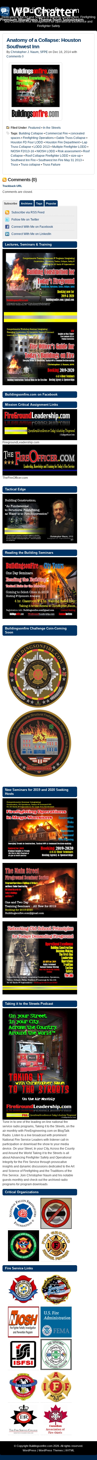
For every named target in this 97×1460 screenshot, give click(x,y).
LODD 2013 (42, 147)
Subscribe (10, 203)
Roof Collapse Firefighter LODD (46, 155)
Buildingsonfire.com (40, 1445)
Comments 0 (15, 56)
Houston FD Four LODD (27, 142)
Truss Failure (51, 164)
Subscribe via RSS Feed (28, 212)
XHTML (69, 1450)
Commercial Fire (57, 133)
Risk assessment (69, 151)
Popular (51, 203)
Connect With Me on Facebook (32, 226)
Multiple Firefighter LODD (69, 147)
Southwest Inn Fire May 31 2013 (60, 160)
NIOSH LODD (46, 151)
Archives (26, 203)
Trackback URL (12, 185)
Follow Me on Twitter (25, 219)
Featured (34, 127)
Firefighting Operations (38, 138)
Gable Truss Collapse (71, 138)
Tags (39, 203)
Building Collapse (31, 133)
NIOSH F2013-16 (22, 151)
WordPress (29, 1450)
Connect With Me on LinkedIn (31, 234)
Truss (14, 164)
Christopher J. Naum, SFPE (29, 52)
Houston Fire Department (63, 142)
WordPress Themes (51, 1450)
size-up (76, 155)
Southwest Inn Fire (23, 160)
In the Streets (52, 127)
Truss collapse (30, 164)
